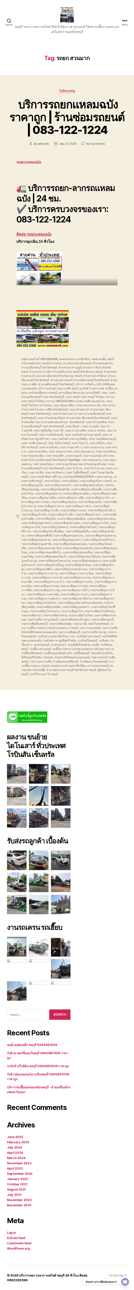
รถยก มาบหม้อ (96, 430)
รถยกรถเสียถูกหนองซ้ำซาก (98, 539)
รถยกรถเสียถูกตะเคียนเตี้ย (86, 489)
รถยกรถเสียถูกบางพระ (78, 506)
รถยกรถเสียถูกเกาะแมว (74, 594)
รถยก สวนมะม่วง (93, 447)
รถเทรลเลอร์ (58, 644)
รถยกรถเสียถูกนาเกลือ (70, 497)
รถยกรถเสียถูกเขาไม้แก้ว (41, 602)
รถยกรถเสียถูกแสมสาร (76, 607)
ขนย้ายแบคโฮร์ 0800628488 (39, 359)
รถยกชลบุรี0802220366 (78, 476)
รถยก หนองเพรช (91, 460)
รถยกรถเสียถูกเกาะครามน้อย (76, 573)
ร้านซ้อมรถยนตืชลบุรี (65, 661)
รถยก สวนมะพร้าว (71, 447)
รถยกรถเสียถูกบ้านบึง (34, 514)
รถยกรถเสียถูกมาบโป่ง (95, 523)
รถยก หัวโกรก (73, 468)
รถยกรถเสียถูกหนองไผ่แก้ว (51, 556)
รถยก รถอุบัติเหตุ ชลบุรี (102, 439)
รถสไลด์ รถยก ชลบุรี (89, 636)
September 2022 (19, 1174)
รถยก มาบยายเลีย (75, 430)
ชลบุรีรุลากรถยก (52, 363)
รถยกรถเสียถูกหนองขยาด (100, 535)
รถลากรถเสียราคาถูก (94, 632)
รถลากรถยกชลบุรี (90, 628)
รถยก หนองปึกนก (106, 451)
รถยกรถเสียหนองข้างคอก (74, 619)
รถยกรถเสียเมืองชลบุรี (34, 623)
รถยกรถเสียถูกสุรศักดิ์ (39, 535)
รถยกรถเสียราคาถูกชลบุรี (43, 619)
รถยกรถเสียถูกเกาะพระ (79, 581)
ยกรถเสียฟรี (93, 392)
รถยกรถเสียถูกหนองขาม (35, 539)
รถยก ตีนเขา (72, 426)
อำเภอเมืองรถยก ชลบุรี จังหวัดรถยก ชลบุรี (71, 670)
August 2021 (16, 1189)
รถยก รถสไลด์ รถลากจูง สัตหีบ (69, 439)
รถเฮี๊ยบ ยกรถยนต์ (40, 649)
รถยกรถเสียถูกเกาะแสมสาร (44, 598)
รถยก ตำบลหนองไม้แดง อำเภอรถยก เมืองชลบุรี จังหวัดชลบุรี (73, 418)
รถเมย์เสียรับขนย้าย (78, 644)
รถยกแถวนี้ (79, 623)
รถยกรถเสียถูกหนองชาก (66, 539)
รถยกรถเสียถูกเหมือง (48, 607)
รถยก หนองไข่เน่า (43, 464)
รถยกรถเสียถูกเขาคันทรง (77, 598)
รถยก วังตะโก (79, 443)
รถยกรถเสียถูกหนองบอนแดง (70, 544)
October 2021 (17, 1184)
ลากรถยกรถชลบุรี (98, 665)
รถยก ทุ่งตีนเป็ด (43, 430)
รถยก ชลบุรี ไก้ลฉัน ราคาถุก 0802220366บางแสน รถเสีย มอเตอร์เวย (63, 401)
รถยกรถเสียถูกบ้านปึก (61, 514)
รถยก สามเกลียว (37, 451)
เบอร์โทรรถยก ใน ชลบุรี (43, 674)
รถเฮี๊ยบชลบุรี (81, 653)
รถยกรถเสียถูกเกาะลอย (74, 586)
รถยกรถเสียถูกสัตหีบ (77, 531)
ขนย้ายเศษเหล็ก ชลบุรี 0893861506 (32, 1045)
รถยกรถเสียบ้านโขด (80, 615)
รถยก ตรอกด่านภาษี (88, 405)
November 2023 (19, 1163)
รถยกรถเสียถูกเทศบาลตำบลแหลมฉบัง (79, 602)
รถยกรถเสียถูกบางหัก (46, 510)
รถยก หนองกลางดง (60, 451)
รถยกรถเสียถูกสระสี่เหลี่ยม (48, 531)
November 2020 (19, 1200)
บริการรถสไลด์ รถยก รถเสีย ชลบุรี (58, 388)
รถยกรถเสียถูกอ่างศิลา (39, 569)
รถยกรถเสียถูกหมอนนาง (86, 560)
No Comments (95, 143)
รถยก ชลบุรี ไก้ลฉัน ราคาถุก (97, 397)
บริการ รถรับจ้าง (85, 384)
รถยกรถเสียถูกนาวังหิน (42, 497)
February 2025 (18, 1142)
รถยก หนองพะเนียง (32, 455)
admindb (43, 143)
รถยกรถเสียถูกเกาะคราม (43, 573)
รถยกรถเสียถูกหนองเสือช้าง (45, 552)
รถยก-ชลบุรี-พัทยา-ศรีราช (45, 476)
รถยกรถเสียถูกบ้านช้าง (101, 510)
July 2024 (14, 1147)
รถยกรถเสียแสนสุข (60, 623)
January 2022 (17, 1179)
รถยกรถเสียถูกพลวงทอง (101, 518)
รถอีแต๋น (104, 640)
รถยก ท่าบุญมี (90, 426)
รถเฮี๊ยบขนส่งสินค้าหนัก (58, 653)
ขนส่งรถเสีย (99, 359)
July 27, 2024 (67, 143)
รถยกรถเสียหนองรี (102, 619)
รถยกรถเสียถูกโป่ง (72, 611)
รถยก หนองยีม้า (55, 455)
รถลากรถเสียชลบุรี (69, 632)
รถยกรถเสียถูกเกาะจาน (77, 577)
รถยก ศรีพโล (97, 443)
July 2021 (14, 1195)
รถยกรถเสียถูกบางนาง (50, 506)
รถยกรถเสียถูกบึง (46, 518)
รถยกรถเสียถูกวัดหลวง (54, 527)
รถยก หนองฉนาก (83, 451)
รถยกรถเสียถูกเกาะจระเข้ (47, 577)
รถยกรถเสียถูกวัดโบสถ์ (83, 527)
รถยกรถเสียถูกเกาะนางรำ (49, 581)
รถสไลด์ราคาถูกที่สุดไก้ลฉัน (59, 640)
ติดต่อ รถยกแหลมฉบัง (33, 234)
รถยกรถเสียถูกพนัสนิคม (71, 518)
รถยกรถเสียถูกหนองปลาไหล (44, 548)
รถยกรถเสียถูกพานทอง (66, 523)
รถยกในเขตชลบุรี (98, 623)
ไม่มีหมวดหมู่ (67, 90)
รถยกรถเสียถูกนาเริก (97, 497)
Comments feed (19, 1243)
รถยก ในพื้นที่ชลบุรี (77, 472)
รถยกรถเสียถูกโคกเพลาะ (45, 611)
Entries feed (16, 1238)
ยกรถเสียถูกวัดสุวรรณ (71, 392)
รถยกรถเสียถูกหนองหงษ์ (77, 548)
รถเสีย (95, 644)
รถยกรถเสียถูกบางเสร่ (73, 510)
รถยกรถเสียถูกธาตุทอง (76, 493)
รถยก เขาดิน (35, 472)
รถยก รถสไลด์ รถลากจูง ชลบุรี (83, 434)
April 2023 (15, 1168)
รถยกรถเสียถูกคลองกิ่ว (57, 485)
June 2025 (15, 1137)
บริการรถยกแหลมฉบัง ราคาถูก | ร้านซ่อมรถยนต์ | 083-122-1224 (67, 117)
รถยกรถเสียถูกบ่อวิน (90, 502)
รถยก (104, 392)
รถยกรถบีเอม (52, 481)
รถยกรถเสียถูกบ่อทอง (64, 502)
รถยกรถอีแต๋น (69, 481)
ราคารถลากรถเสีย (40, 661)
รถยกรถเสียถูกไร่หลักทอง (99, 611)
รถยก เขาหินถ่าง (55, 472)
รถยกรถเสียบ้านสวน (55, 615)
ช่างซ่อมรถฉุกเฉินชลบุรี (77, 363)
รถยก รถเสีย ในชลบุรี (33, 443)
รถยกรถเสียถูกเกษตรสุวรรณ (70, 569)
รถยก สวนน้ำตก (48, 447)
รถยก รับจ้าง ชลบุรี (59, 443)
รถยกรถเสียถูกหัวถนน (78, 565)
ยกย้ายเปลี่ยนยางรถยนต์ (43, 392)
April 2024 (15, 1153)
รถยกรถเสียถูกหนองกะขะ (68, 535)
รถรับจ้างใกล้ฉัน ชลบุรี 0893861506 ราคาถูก (38, 1066)
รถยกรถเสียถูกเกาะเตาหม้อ (43, 594)
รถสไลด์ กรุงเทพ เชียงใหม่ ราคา (56, 636)
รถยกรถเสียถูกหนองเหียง (77, 552)
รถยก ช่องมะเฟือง (63, 405)
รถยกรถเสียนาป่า (31, 615)
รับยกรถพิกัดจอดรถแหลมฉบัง (72, 657)
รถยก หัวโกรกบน (94, 468)
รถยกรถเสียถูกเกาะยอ (46, 586)
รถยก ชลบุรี (72, 397)
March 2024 (16, 1158)
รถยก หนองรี (73, 455)
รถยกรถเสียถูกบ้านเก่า (88, 514)
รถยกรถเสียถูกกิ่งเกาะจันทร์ (95, 481)
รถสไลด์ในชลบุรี (87, 640)
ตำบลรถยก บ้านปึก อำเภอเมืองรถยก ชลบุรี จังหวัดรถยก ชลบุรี (65, 371)
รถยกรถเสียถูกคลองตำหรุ (88, 485)
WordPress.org (18, 1248)
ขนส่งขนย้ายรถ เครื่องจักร (74, 359)
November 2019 (19, 1205)
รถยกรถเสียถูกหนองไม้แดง (84, 556)
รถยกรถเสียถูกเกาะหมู (46, 590)
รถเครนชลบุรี (41, 644)
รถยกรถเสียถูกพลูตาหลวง (36, 523)
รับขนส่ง (48, 657)
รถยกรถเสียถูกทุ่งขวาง (48, 493)
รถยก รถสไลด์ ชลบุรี (51, 434)
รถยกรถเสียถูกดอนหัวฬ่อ (55, 489)
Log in (11, 1233)
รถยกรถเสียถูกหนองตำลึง (36, 544)
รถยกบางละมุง (103, 476)
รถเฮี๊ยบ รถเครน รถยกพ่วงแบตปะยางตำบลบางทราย (82, 649)
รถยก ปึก (58, 430)
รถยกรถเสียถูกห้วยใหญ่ (50, 565)
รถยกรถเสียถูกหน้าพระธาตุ (54, 560)
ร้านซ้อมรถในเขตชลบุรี (94, 661)
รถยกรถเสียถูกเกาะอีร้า (74, 590)
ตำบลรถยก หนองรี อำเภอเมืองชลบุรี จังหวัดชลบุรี (80, 380)
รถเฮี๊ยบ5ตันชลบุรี (31, 653)
